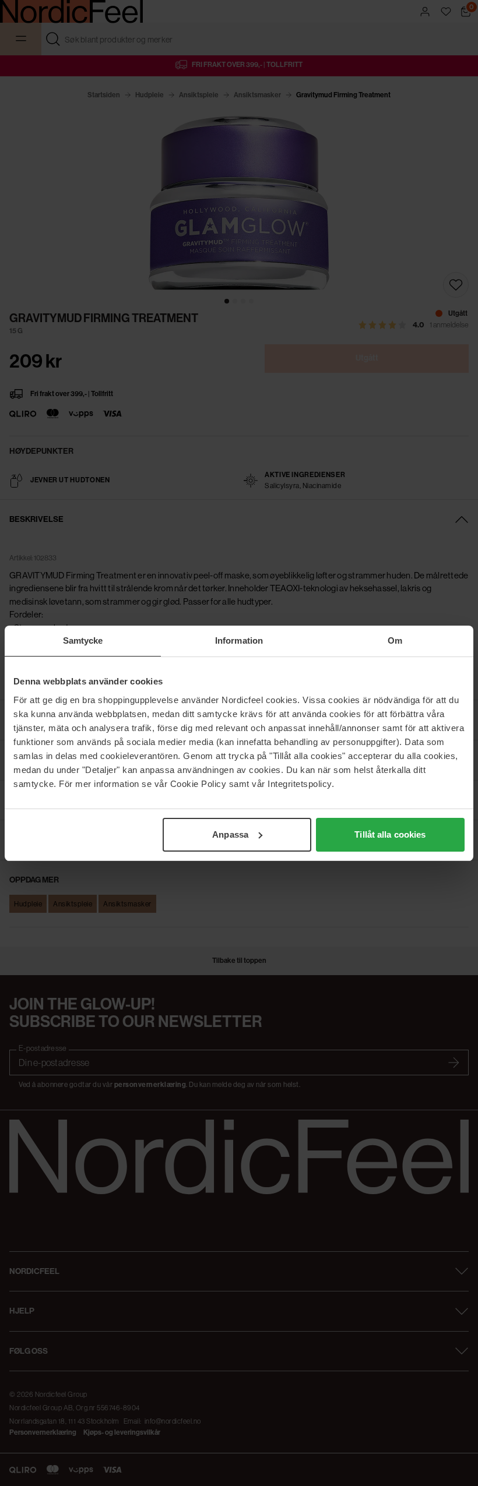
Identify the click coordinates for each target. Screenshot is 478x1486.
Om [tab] (395, 640)
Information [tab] (239, 640)
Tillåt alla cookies (390, 834)
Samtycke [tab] (83, 640)
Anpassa (230, 834)
